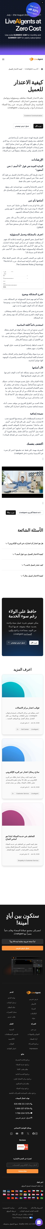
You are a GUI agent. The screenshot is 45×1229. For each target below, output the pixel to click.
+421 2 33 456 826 (22, 1104)
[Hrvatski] (37, 1195)
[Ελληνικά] (21, 1191)
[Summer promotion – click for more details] (22, 27)
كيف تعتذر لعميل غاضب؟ (33, 565)
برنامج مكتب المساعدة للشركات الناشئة (22, 1093)
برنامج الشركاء (33, 1044)
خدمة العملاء (11, 147)
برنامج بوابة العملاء (22, 1088)
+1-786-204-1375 (22, 1113)
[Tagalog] (16, 1198)
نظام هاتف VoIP (22, 1069)
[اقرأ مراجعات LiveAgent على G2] (22, 1147)
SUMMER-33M (20, 35)
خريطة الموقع (11, 1211)
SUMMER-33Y (14, 38)
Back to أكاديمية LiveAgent (29, 512)
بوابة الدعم (11, 998)
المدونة (11, 1029)
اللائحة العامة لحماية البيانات (29, 1211)
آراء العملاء (33, 1039)
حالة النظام (11, 1007)
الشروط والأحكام (37, 1208)
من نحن (33, 1029)
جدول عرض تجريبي (22, 948)
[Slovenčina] (29, 1198)
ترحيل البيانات (11, 1002)
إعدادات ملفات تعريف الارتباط (22, 1214)
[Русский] (33, 1198)
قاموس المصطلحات (11, 1034)
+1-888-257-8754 (22, 1108)
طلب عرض (11, 1017)
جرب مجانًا (10, 512)
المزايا (34, 1009)
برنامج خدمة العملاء (22, 1065)
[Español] (12, 1191)
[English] (16, 1191)
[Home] (42, 69)
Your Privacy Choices (20, 1218)
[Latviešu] (16, 1195)
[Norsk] (8, 1195)
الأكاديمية (11, 1039)
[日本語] (25, 1195)
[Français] (41, 1195)
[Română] (37, 1198)
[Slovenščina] (25, 1198)
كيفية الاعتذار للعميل (15, 69)
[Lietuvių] (21, 1195)
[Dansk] (29, 1191)
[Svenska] (21, 1198)
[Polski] (4, 1195)
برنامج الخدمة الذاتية (22, 1074)
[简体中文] (8, 1198)
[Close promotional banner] (42, 2)
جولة (33, 1018)
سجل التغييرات (11, 1012)
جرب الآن (38, 126)
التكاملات (33, 1013)
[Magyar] (33, 1195)
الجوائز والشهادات (34, 1034)
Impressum (33, 1048)
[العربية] (41, 1191)
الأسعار (33, 1004)
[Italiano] (29, 1195)
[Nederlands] (12, 1195)
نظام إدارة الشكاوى (22, 1084)
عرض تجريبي (33, 999)
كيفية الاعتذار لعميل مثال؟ (33, 576)
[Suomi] (4, 1191)
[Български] (37, 1191)
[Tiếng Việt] (12, 1198)
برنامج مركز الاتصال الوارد (22, 1079)
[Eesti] (8, 1191)
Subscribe (22, 1171)
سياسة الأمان (22, 1208)
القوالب (11, 1044)
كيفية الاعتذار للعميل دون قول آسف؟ (29, 554)
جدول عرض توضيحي (22, 126)
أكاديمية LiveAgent (31, 69)
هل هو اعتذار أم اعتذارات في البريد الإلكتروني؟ (25, 543)
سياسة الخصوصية (9, 1208)
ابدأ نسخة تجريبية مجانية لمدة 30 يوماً (22, 941)
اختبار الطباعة (11, 1048)
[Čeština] (33, 1191)
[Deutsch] (25, 1191)
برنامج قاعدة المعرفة (22, 1060)
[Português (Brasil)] (41, 1198)
